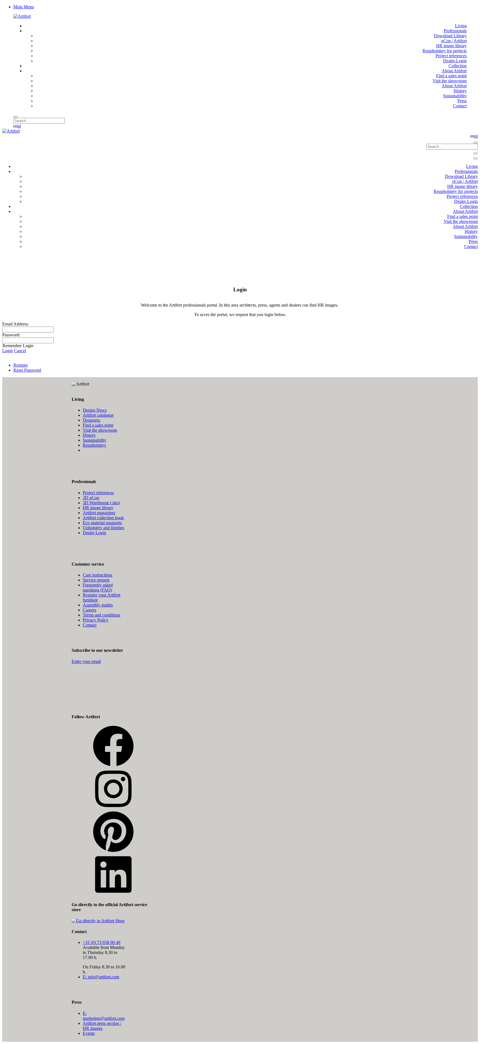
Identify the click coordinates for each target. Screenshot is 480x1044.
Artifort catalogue (98, 415)
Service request (96, 580)
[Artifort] (22, 16)
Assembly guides (98, 605)
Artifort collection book (103, 517)
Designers (91, 420)
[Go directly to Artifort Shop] (98, 920)
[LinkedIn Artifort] (113, 893)
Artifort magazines (99, 512)
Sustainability (94, 440)
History (89, 435)
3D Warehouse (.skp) (101, 502)
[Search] (15, 117)
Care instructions (97, 575)
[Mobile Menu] (475, 153)
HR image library (98, 507)
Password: (11, 334)
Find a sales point (98, 425)
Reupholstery (94, 445)
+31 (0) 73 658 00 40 (101, 942)
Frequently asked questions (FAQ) (98, 587)
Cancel (20, 350)
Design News (95, 410)
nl (19, 126)
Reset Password (27, 370)
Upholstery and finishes (103, 527)
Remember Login (17, 345)
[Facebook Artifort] (113, 765)
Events (89, 1033)
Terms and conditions (101, 615)
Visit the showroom (100, 430)
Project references (98, 492)
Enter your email (86, 661)
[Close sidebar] (475, 158)
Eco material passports (102, 522)
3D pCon (91, 497)
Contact (89, 625)
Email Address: (15, 324)
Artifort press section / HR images (102, 1026)
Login (7, 350)
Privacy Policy (95, 620)
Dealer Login (94, 532)
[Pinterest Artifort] (113, 851)
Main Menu (23, 6)
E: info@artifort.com (101, 977)
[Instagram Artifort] (113, 808)
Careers (89, 610)
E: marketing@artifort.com (104, 1016)
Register (20, 365)
